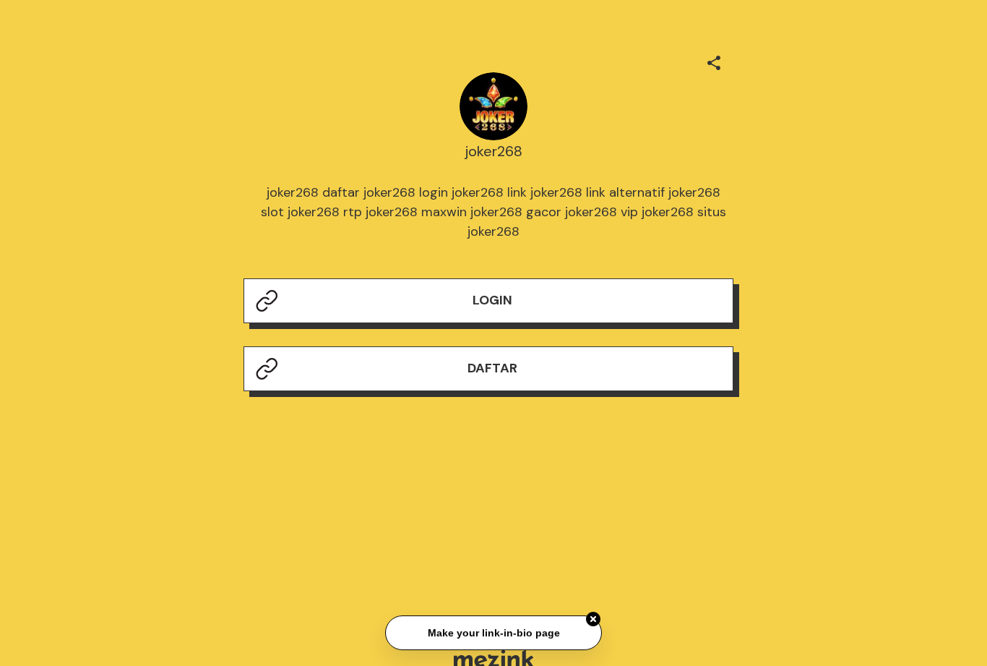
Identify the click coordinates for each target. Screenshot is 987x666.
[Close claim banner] (593, 619)
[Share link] (714, 61)
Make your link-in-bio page (493, 633)
